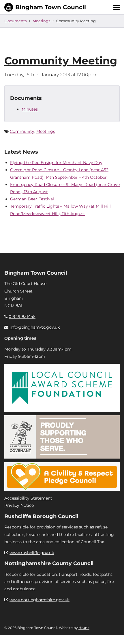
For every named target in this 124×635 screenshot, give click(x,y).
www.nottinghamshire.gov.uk (39, 599)
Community (22, 131)
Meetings (41, 20)
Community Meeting (60, 60)
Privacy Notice (19, 505)
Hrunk (83, 627)
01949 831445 (22, 316)
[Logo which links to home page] (45, 7)
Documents (15, 20)
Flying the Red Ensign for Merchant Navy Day (56, 162)
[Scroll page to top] (112, 623)
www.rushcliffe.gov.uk (32, 552)
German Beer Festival (32, 199)
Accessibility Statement (28, 498)
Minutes (30, 109)
